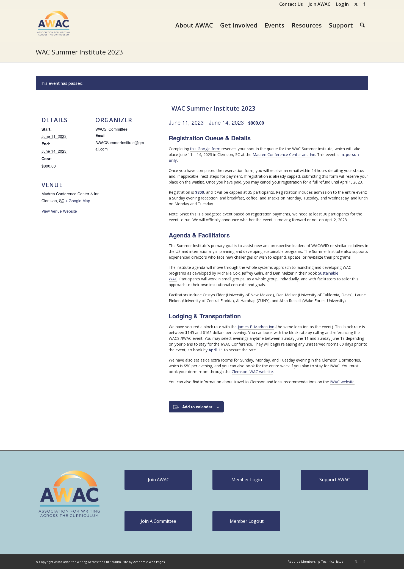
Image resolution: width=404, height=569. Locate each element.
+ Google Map (77, 200)
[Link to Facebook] (364, 4)
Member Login (246, 480)
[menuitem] (291, 4)
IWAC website (342, 381)
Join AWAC (158, 480)
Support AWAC (334, 480)
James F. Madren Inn (256, 326)
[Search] (362, 25)
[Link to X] (356, 4)
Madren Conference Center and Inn (284, 154)
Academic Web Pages (149, 562)
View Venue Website (59, 211)
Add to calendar (197, 406)
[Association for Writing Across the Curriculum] (54, 25)
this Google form (205, 148)
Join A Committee (158, 521)
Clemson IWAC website (252, 371)
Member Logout (247, 521)
